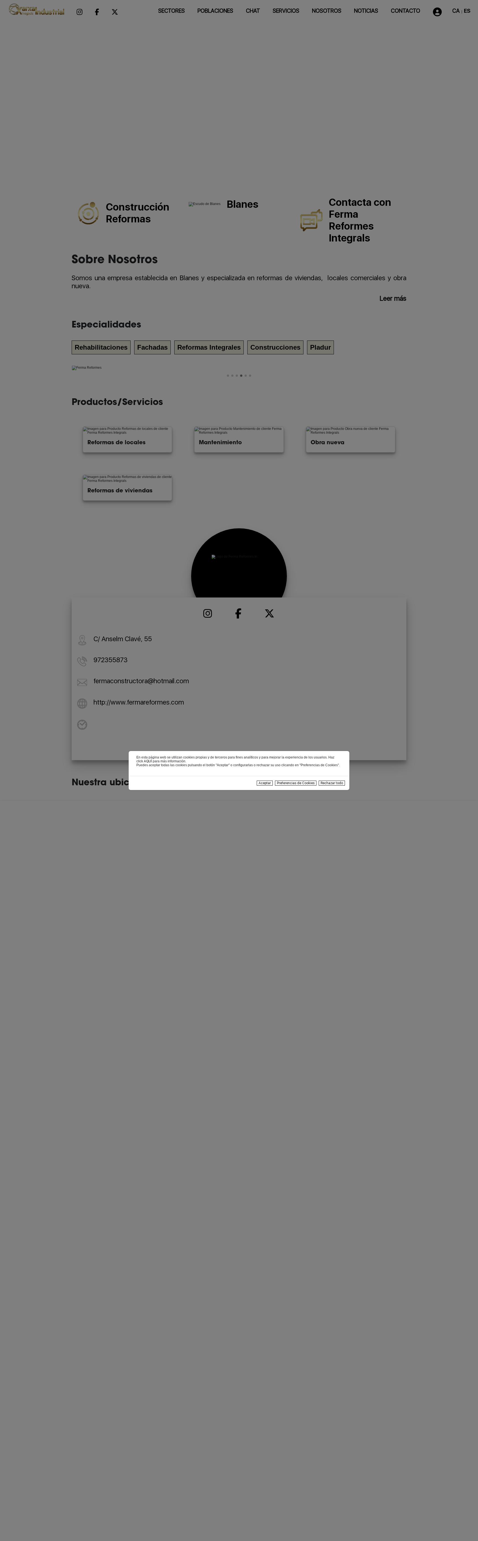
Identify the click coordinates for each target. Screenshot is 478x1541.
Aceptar (265, 783)
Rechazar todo (332, 783)
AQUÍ (148, 761)
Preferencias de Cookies (296, 783)
